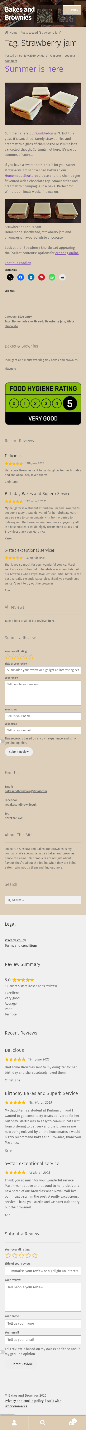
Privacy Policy (15, 940)
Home (14, 32)
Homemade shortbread (27, 321)
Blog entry (25, 316)
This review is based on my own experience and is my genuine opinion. (41, 741)
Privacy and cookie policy (24, 1401)
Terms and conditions (21, 946)
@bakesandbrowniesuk (21, 805)
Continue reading (18, 263)
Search (43, 1423)
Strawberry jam (54, 321)
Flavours (10, 369)
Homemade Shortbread (23, 176)
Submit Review (19, 752)
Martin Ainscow (50, 55)
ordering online (67, 253)
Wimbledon (44, 133)
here (51, 621)
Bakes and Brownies (20, 13)
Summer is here (34, 69)
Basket (66, 1419)
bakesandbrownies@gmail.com (26, 791)
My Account (14, 1423)
